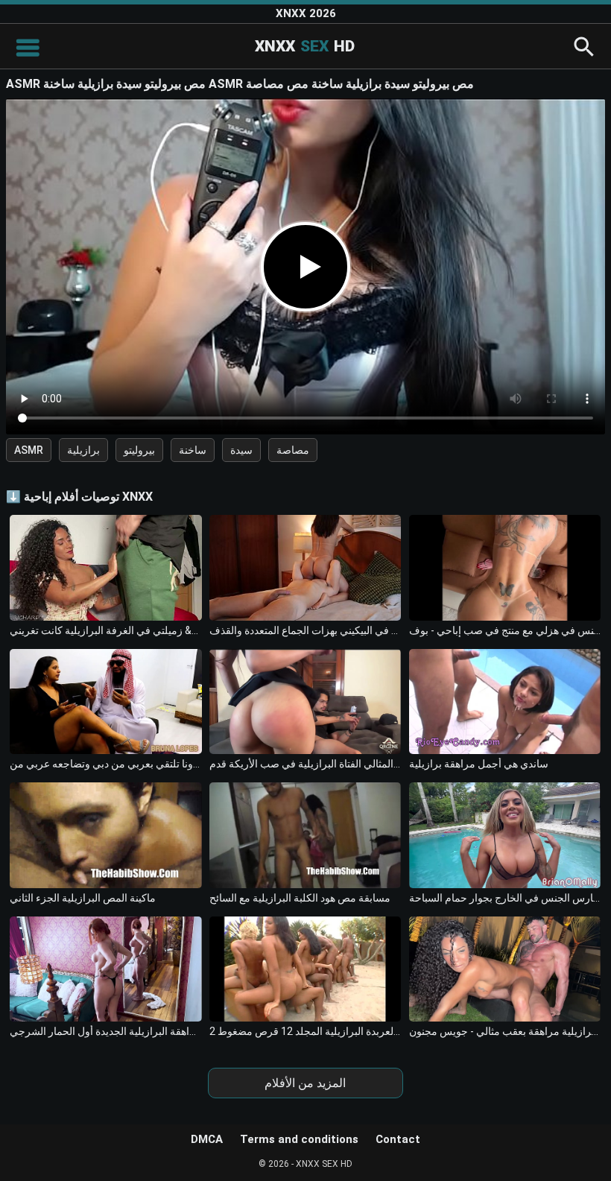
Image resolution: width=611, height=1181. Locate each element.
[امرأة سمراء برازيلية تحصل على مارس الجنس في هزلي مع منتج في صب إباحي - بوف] (505, 567)
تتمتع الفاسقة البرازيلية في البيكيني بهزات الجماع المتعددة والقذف (305, 630)
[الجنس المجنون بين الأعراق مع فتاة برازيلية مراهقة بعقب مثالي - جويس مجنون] (505, 969)
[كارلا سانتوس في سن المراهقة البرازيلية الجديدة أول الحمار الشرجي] (105, 969)
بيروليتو (139, 450)
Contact (398, 1139)
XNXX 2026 (306, 13)
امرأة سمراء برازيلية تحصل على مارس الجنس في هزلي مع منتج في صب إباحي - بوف (505, 630)
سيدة (241, 450)
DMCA (207, 1139)
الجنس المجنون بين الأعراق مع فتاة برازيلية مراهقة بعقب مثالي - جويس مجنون (505, 1031)
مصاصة (292, 450)
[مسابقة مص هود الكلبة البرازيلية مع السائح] (305, 834)
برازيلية (83, 450)
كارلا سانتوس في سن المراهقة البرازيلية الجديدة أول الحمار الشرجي (105, 1031)
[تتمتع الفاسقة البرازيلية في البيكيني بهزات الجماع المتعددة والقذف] (305, 567)
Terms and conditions (299, 1139)
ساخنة (192, 450)
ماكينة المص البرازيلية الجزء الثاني (83, 898)
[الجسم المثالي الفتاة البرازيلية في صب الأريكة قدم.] (305, 701)
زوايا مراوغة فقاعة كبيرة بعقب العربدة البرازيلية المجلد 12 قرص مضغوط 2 (305, 1031)
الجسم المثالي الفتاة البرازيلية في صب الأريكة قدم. (305, 764)
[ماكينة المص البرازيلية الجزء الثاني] (105, 834)
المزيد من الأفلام (305, 1083)
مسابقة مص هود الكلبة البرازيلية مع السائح (299, 898)
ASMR (28, 450)
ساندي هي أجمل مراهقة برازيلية (478, 764)
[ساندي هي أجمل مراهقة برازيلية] (505, 701)
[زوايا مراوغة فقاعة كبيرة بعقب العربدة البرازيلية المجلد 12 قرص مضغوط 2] (305, 969)
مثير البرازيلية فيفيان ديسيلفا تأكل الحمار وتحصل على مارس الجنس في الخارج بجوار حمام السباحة (505, 898)
